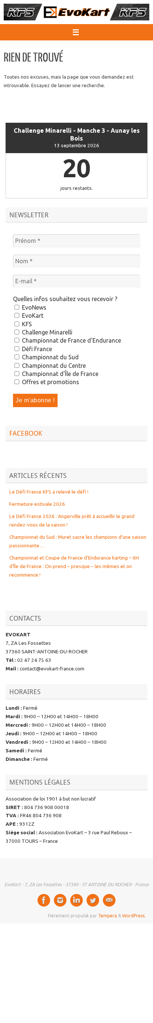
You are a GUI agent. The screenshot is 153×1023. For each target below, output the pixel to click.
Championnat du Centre (53, 365)
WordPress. (134, 915)
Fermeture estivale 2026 (37, 504)
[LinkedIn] (76, 900)
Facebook (25, 433)
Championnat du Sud (49, 357)
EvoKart (31, 315)
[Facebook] (44, 900)
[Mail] (109, 900)
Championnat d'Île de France (59, 373)
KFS (26, 324)
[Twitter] (93, 900)
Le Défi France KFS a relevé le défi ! (48, 492)
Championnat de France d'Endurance (70, 340)
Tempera (107, 915)
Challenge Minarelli (46, 332)
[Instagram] (60, 900)
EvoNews (33, 307)
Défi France (36, 349)
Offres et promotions (49, 382)
